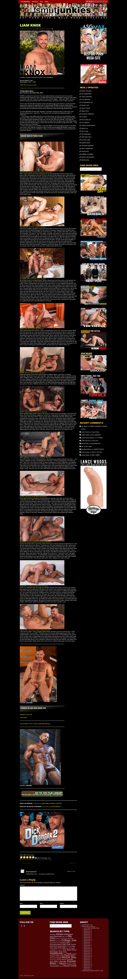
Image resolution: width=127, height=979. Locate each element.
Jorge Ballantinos (95, 443)
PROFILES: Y (88, 967)
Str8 (57, 964)
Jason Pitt (95, 440)
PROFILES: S (88, 958)
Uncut (60, 966)
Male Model (60, 956)
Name (21, 903)
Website (62, 903)
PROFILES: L (88, 947)
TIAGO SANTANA (86, 96)
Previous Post (26, 863)
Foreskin (69, 946)
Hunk (35, 859)
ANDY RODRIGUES (87, 148)
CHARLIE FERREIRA (87, 114)
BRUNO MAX (85, 160)
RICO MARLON (86, 119)
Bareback (68, 934)
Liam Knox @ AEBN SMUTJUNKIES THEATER (47, 803)
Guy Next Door (59, 950)
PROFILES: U (88, 961)
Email (41, 903)
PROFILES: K (88, 945)
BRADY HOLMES (86, 91)
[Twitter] (21, 925)
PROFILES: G (88, 939)
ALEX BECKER (85, 99)
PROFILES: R (88, 956)
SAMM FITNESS (99, 449)
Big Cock (65, 936)
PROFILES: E (88, 936)
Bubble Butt (23, 859)
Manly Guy (39, 859)
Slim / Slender (60, 961)
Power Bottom (62, 959)
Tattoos (62, 963)
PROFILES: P (88, 953)
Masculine (53, 958)
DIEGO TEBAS (85, 108)
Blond (52, 940)
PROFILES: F (88, 937)
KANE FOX (84, 128)
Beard (52, 936)
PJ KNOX (84, 117)
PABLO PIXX (85, 111)
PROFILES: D (88, 934)
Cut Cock (58, 942)
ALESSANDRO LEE (87, 102)
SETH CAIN (84, 131)
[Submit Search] (87, 1)
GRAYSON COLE (86, 137)
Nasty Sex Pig (53, 959)
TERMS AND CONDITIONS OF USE (92, 970)
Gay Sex (68, 948)
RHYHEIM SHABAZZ (87, 145)
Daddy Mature (62, 946)
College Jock (69, 940)
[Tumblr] (24, 925)
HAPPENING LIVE (87, 925)
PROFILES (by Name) (88, 926)
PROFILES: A (88, 929)
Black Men (71, 938)
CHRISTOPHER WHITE (88, 125)
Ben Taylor (89, 446)
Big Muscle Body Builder (61, 938)
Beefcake (58, 936)
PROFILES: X (88, 966)
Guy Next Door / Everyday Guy (63, 951)
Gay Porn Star (60, 948)
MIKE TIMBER (95, 455)
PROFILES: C (88, 933)
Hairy (27, 859)
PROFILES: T (88, 959)
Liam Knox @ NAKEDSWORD (51, 806)
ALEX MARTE (85, 122)
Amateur (53, 934)
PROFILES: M (88, 948)
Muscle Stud (44, 859)
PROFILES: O (88, 952)
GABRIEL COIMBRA (87, 154)
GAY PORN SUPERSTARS (91, 928)
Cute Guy (65, 944)
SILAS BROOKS (86, 134)
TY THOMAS (99, 437)
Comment (22, 885)
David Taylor (95, 432)
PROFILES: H (88, 940)
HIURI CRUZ (85, 151)
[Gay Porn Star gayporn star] (42, 794)
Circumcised (58, 940)
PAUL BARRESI (96, 435)
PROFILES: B (88, 931)
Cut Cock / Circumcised (60, 943)
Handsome (31, 859)
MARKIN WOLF (86, 143)
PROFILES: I (87, 942)
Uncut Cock (69, 965)
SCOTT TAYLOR (97, 452)
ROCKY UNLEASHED (87, 157)
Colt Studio (53, 942)
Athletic (60, 934)
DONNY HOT (85, 105)
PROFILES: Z (88, 969)
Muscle (59, 958)
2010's (26, 28)
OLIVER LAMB (85, 140)
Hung (64, 954)
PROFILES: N (88, 950)
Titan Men (48, 28)
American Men (31, 28)
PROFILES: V (88, 963)
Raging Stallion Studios (40, 28)
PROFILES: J (87, 944)
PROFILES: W (88, 964)
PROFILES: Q (88, 955)
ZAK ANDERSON (86, 94)
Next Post (72, 863)
